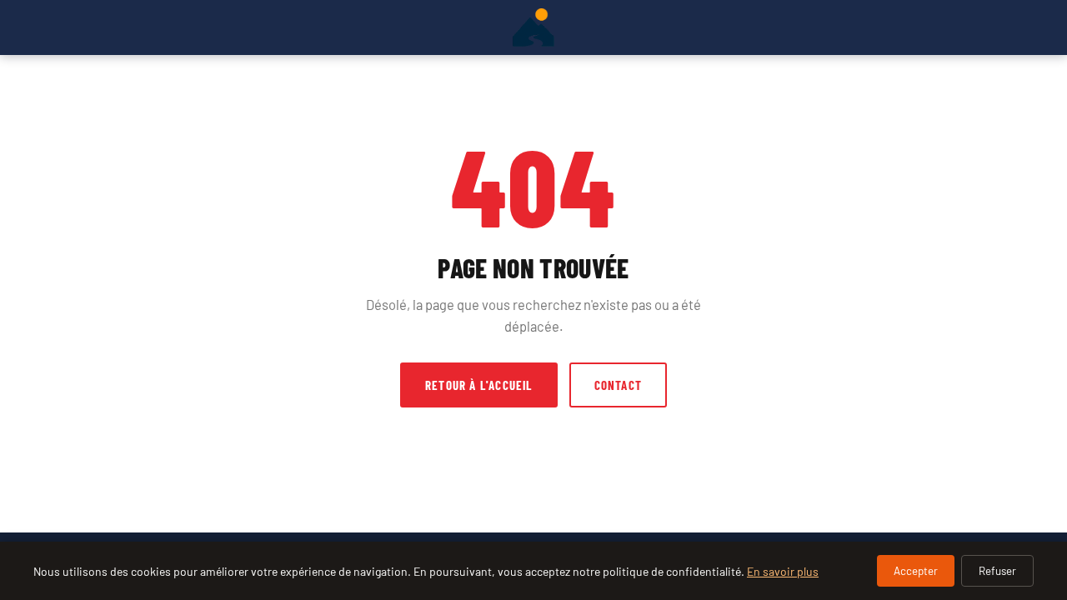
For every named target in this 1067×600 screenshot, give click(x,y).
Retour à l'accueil (479, 385)
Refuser (997, 571)
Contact (618, 385)
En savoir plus (783, 571)
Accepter (916, 571)
